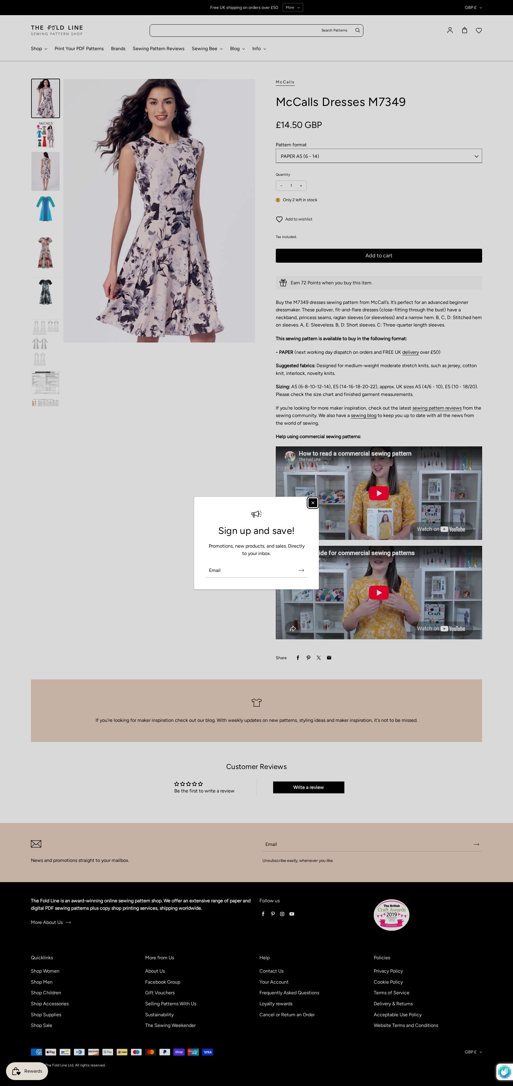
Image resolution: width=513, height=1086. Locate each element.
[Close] (312, 502)
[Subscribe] (301, 570)
